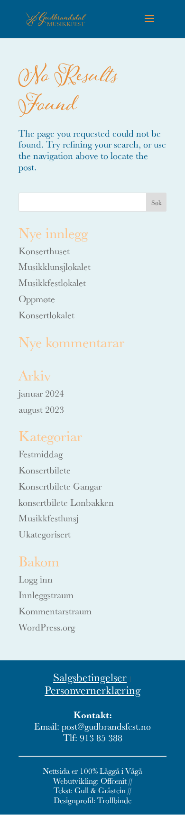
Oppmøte (36, 299)
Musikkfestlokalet (52, 282)
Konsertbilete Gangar (60, 486)
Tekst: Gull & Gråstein (90, 790)
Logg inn (35, 579)
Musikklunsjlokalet (54, 266)
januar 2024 (41, 393)
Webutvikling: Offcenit (90, 781)
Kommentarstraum (55, 611)
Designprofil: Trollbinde (92, 800)
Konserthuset (44, 251)
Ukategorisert (44, 534)
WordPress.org (46, 627)
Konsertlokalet (46, 315)
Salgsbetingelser (90, 677)
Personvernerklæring (92, 690)
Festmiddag (40, 454)
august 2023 (41, 409)
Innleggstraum (46, 595)
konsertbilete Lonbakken (66, 502)
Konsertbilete (44, 470)
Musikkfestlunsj (48, 518)
